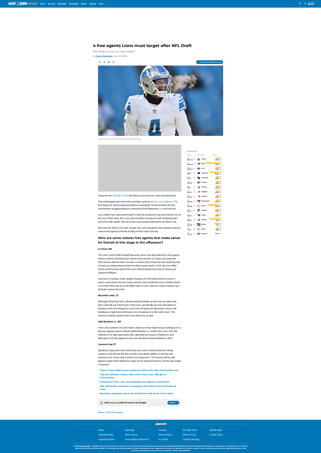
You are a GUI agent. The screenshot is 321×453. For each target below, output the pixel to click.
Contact (163, 430)
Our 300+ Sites (190, 430)
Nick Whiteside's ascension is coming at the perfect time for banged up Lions (138, 387)
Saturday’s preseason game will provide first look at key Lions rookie (136, 393)
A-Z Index (163, 439)
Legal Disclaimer (106, 439)
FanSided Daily (105, 434)
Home (101, 412)
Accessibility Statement (137, 439)
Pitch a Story (131, 434)
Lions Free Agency (114, 412)
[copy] (113, 62)
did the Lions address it (162, 201)
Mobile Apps (216, 430)
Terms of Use (189, 434)
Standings (73, 4)
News (42, 4)
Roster (84, 4)
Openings (129, 430)
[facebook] (300, 4)
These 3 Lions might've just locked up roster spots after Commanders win (139, 370)
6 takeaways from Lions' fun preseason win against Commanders (135, 382)
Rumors (51, 4)
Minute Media (84, 446)
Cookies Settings (191, 439)
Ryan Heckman (104, 56)
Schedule (62, 4)
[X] (305, 4)
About (101, 430)
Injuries (92, 4)
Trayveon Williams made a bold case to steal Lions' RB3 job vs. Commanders (133, 376)
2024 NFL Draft (120, 195)
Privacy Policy (165, 434)
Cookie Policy (216, 434)
